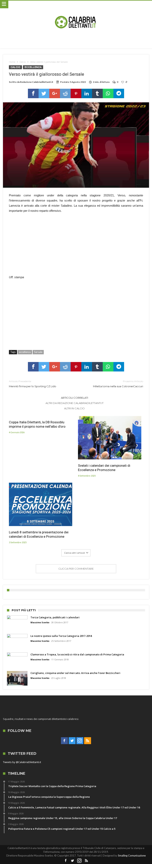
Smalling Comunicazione (132, 855)
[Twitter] (72, 740)
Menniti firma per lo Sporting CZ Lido (32, 384)
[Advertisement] (76, 246)
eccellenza (25, 352)
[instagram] (79, 740)
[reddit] (65, 93)
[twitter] (44, 93)
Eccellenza (33, 67)
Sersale (38, 352)
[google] (54, 93)
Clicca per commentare (76, 568)
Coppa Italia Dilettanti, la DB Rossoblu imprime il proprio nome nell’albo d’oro (37, 424)
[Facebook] (64, 740)
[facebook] (33, 93)
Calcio (23, 62)
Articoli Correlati (74, 397)
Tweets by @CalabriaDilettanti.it (22, 762)
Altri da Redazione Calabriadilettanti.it (75, 403)
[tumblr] (97, 93)
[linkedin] (86, 93)
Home (12, 62)
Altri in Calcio (74, 408)
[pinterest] (76, 93)
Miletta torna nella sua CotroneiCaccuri (118, 384)
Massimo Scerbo (39, 622)
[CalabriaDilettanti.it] (76, 4)
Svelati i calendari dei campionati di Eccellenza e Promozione (104, 468)
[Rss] (87, 740)
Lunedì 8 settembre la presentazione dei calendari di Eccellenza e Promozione (38, 534)
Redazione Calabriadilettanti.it (36, 81)
